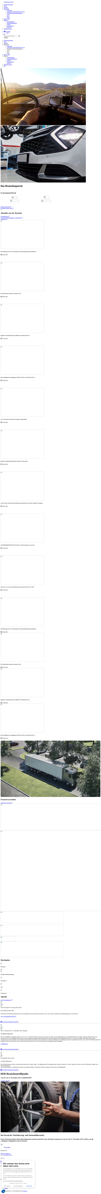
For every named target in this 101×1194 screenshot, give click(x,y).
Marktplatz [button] (6, 9)
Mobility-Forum (8, 29)
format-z (25, 1145)
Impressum (6, 1139)
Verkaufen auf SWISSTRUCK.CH (16, 11)
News (5, 6)
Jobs (8, 16)
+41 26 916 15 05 (7, 1110)
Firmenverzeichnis (8, 4)
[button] (4, 34)
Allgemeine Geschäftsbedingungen (12, 1141)
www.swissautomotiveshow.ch (8, 971)
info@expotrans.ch (5, 1108)
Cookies (6, 1143)
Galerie (9, 24)
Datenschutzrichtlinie (9, 1137)
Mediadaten (7, 1140)
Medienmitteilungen (12, 23)
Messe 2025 (7, 19)
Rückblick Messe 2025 (6, 163)
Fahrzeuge (9, 10)
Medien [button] (6, 20)
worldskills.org (4, 998)
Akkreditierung (11, 21)
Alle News (3, 174)
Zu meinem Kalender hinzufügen (10, 976)
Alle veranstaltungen (6, 955)
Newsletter (7, 31)
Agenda (6, 7)
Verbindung (7, 1131)
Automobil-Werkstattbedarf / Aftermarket (11, 172)
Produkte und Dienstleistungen (14, 14)
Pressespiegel (10, 26)
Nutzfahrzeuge (4, 171)
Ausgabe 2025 (4, 1035)
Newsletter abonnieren (6, 1117)
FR (8, 33)
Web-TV (9, 27)
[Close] (2, 1099)
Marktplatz (6, 1128)
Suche (5, 37)
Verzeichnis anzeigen (6, 757)
